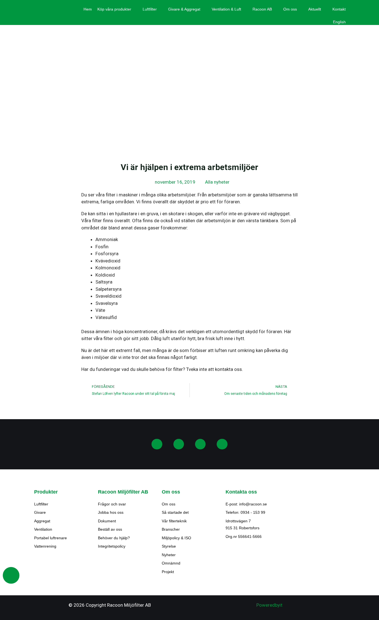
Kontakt (339, 9)
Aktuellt (314, 9)
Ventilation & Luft (226, 9)
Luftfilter (150, 9)
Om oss (290, 9)
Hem (88, 9)
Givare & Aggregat (184, 9)
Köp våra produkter (114, 9)
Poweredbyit (269, 605)
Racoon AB (262, 9)
